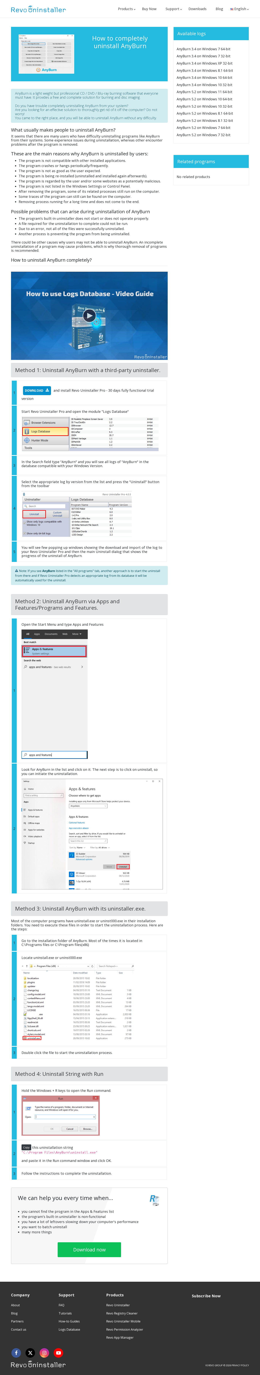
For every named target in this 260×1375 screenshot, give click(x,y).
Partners (17, 1321)
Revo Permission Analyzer (124, 1329)
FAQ (61, 1305)
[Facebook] (16, 1353)
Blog (219, 8)
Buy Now (149, 8)
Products (125, 8)
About (15, 1305)
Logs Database (69, 1329)
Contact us (18, 1329)
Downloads (197, 8)
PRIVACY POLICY (240, 1365)
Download (34, 390)
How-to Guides (69, 1321)
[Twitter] (30, 1353)
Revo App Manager (120, 1337)
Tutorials (65, 1313)
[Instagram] (44, 1353)
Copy (26, 1147)
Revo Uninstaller (118, 1305)
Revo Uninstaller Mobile (123, 1321)
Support (172, 8)
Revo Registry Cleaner (122, 1313)
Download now (89, 1249)
